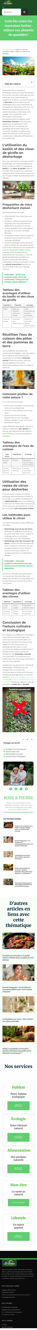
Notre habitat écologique (18, 1095)
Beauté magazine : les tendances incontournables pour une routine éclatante (24, 843)
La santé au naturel (18, 1193)
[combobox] (11, 12)
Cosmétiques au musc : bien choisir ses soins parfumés (23, 857)
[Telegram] (26, 789)
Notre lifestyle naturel (18, 1127)
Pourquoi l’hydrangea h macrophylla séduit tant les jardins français (23, 884)
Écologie (11, 49)
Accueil (4, 49)
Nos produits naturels (18, 1158)
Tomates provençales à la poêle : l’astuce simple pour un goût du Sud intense (24, 828)
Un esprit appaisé (18, 1226)
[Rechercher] (25, 12)
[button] (3, 7)
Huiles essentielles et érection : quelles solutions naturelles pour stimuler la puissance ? (24, 870)
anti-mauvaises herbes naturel (18, 250)
